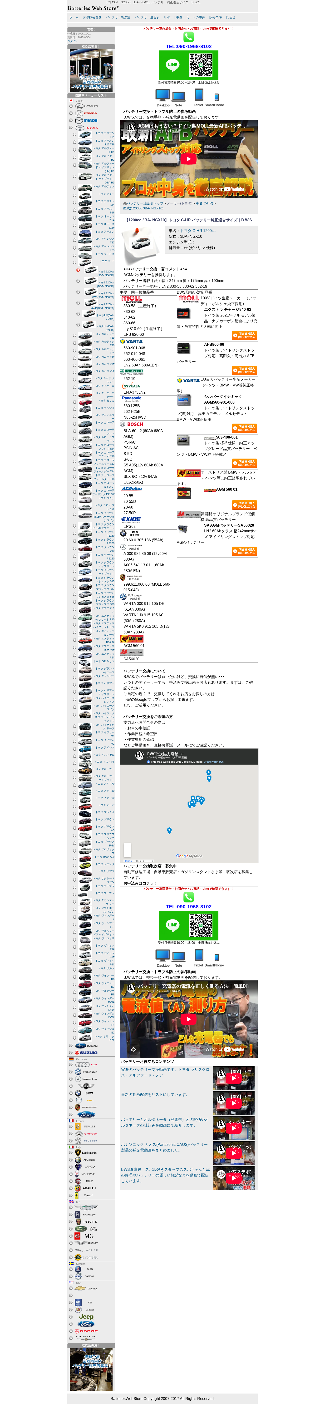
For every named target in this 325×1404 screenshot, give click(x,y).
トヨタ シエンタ (104, 864)
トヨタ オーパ (106, 805)
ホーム (74, 17)
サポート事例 (173, 17)
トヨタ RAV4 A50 (104, 856)
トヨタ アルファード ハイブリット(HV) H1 (103, 167)
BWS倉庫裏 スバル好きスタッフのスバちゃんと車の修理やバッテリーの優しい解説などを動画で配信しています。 (165, 1175)
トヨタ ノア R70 (104, 783)
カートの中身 (196, 17)
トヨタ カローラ (104, 422)
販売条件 (215, 17)
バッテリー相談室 (118, 17)
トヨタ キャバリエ (103, 385)
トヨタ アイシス (104, 747)
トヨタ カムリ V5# (103, 371)
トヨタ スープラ (104, 886)
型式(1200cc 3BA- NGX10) (143, 208)
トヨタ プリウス (104, 819)
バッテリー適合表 (147, 17)
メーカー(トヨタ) (179, 203)
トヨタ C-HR (106, 261)
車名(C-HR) (204, 203)
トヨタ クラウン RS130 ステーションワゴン (103, 516)
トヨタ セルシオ (104, 407)
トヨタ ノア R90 (104, 797)
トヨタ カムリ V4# (103, 363)
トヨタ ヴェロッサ (103, 938)
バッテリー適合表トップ (145, 203)
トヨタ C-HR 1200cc (198, 231)
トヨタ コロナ (106, 498)
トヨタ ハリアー (104, 683)
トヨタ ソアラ (106, 871)
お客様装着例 (92, 17)
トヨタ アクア (106, 194)
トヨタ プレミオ (104, 812)
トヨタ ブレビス (104, 253)
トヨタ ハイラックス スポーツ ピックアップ (103, 717)
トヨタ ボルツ (106, 968)
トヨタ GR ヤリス (103, 661)
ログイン (72, 41)
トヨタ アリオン (104, 231)
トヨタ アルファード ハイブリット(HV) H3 (103, 178)
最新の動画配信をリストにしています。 (155, 1095)
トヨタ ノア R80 (104, 790)
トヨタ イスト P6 (104, 761)
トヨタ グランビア (103, 676)
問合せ (230, 17)
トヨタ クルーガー (103, 768)
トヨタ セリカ (106, 400)
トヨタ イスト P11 (103, 754)
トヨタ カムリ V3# (103, 356)
